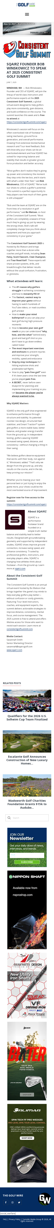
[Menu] (27, 14)
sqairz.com (20, 568)
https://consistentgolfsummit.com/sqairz (27, 122)
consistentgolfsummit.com (20, 629)
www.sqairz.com (14, 650)
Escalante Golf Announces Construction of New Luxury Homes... (27, 760)
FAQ (5, 1219)
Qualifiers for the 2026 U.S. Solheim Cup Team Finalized (27, 717)
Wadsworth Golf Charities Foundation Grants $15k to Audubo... (27, 804)
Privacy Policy (14, 1219)
